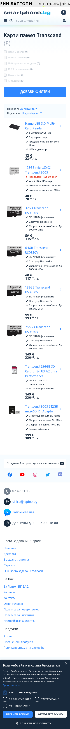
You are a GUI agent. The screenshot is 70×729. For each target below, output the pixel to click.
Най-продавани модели (24, 63)
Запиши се (62, 463)
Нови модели (18, 51)
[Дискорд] (60, 475)
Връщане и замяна (16, 559)
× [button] (66, 663)
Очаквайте (16, 75)
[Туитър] (47, 475)
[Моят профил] (64, 21)
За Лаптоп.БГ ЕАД (16, 586)
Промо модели (19, 57)
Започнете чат (23, 512)
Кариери (9, 592)
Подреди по (14, 113)
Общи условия (13, 603)
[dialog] (35, 694)
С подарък (16, 80)
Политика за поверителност (22, 609)
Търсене (12, 20)
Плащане (10, 548)
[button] (35, 723)
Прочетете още (11, 685)
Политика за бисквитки (19, 615)
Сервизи (9, 565)
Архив (8, 636)
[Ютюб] (22, 475)
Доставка (10, 553)
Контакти (9, 598)
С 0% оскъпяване (20, 69)
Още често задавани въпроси (23, 571)
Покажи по (13, 108)
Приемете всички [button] (17, 714)
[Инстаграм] (35, 475)
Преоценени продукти (18, 641)
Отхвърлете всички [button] (51, 714)
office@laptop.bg (24, 501)
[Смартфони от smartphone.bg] (27, 13)
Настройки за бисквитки (19, 620)
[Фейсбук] (10, 475)
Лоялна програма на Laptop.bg (24, 647)
